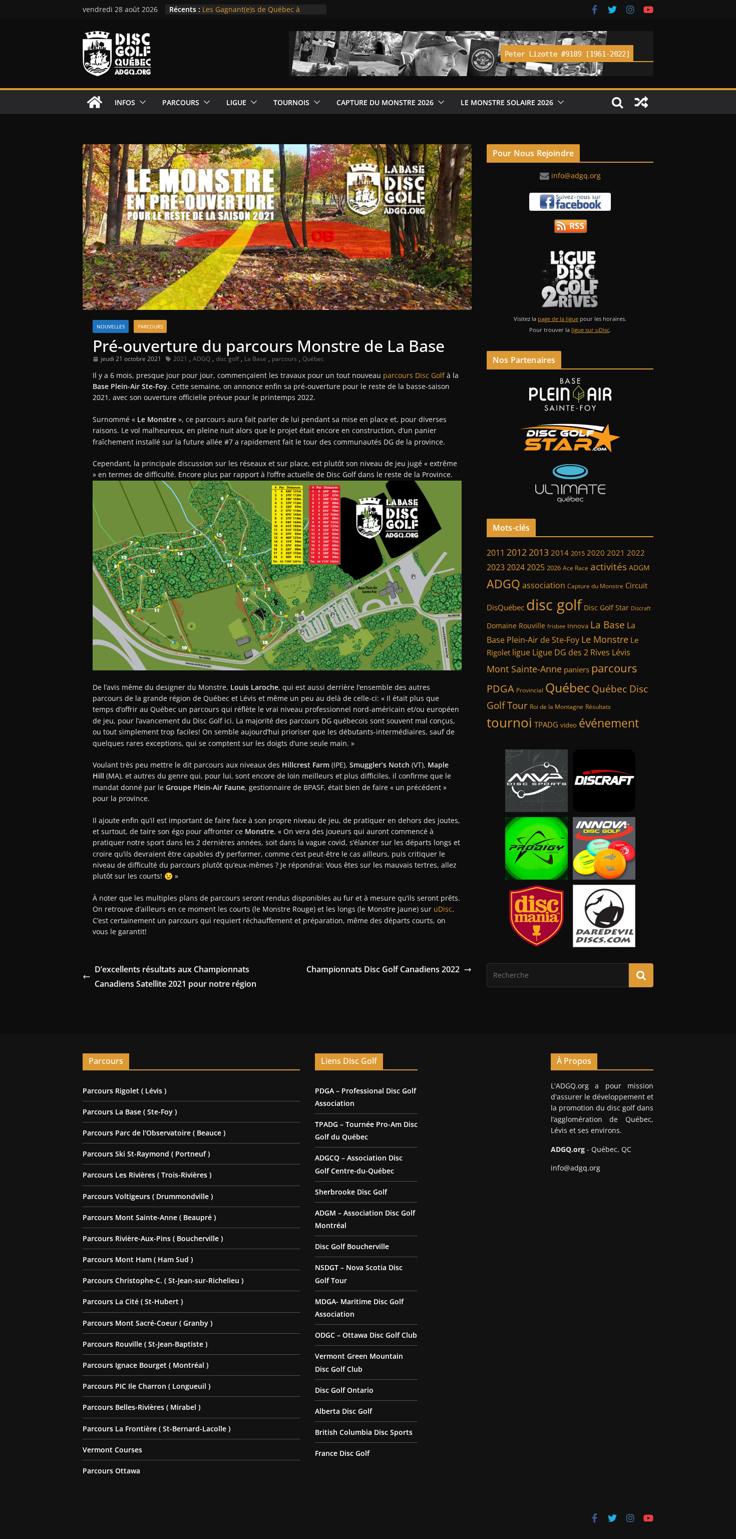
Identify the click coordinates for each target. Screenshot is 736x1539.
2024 (516, 567)
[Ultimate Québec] (570, 483)
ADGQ (201, 358)
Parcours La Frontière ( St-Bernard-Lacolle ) (156, 1428)
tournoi (509, 722)
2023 (496, 567)
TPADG (546, 724)
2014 (560, 553)
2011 (496, 552)
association (543, 585)
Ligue (236, 102)
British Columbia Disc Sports (364, 1432)
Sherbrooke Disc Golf (351, 1192)
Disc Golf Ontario (344, 1390)
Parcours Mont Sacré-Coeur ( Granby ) (147, 1323)
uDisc (443, 909)
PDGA (500, 688)
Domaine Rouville (516, 625)
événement (609, 723)
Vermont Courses (112, 1449)
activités (608, 566)
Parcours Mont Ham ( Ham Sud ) (138, 1259)
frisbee (556, 626)
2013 (539, 552)
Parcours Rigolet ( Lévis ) (124, 1090)
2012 (517, 552)
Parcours (180, 102)
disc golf (227, 358)
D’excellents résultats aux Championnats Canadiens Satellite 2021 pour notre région (175, 976)
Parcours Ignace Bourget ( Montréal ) (145, 1365)
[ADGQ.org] (95, 102)
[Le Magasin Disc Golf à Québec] (570, 438)
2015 (578, 553)
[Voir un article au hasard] (641, 102)
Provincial (529, 690)
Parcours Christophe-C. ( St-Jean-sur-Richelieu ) (163, 1280)
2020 (596, 553)
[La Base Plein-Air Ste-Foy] (570, 394)
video (568, 725)
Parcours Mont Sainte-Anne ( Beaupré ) (149, 1217)
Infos (125, 102)
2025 (536, 567)
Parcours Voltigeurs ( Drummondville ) (148, 1196)
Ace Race (575, 568)
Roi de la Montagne (556, 706)
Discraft (641, 608)
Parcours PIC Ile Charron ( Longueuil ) (146, 1386)
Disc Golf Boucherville (352, 1246)
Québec (313, 358)
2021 (180, 358)
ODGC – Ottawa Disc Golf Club (366, 1335)
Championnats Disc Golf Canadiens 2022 (383, 969)
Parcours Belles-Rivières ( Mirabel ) (141, 1407)
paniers (576, 669)
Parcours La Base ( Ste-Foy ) (130, 1111)
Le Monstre (604, 639)
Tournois (291, 102)
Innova (577, 626)
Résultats (598, 706)
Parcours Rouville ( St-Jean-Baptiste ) (145, 1344)
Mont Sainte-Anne (524, 669)
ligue (521, 652)
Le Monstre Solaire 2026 (242, 9)
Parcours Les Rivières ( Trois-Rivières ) (147, 1175)
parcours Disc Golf (414, 375)
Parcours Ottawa (111, 1470)
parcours (284, 358)
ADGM (639, 567)
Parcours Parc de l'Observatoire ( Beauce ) (154, 1132)
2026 (554, 568)
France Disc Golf (342, 1453)
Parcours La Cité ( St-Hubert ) (133, 1301)
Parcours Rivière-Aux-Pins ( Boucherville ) (153, 1238)
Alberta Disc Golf (343, 1411)
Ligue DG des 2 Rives (571, 652)
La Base (255, 358)
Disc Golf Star (606, 607)
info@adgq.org (576, 175)
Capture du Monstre (595, 586)
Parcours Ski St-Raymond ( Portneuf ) (146, 1154)
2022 (636, 553)
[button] (140, 102)
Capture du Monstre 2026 (385, 102)
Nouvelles (111, 326)
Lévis (621, 652)
